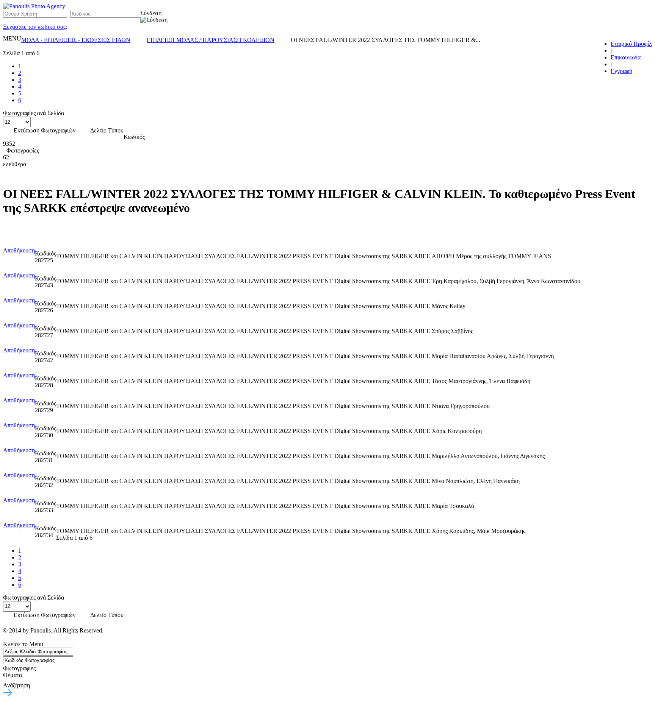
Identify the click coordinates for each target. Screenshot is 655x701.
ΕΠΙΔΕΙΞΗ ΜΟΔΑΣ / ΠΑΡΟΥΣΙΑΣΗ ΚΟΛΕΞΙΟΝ (210, 40)
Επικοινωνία (626, 57)
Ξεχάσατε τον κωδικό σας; (35, 26)
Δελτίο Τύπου (107, 130)
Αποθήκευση (19, 250)
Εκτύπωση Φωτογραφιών (44, 130)
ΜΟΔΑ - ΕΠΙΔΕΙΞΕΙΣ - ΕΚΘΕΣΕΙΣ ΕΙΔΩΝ (75, 40)
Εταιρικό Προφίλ (631, 44)
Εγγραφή (621, 71)
